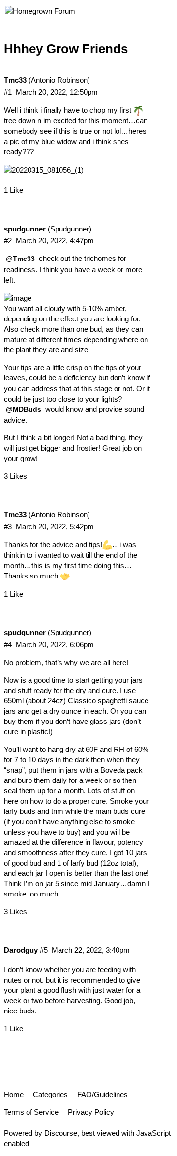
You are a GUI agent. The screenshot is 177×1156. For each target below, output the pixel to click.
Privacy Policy (91, 1112)
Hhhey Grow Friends (66, 48)
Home (14, 1094)
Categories (50, 1094)
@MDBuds (23, 409)
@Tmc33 (20, 258)
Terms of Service (31, 1112)
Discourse (60, 1133)
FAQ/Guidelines (102, 1094)
